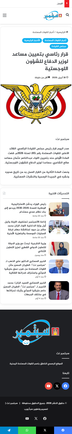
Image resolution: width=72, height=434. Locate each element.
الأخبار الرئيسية (32, 40)
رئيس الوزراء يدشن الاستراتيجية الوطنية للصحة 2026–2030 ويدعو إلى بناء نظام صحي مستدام (25, 208)
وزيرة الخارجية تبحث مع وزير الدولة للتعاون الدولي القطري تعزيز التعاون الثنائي (26, 247)
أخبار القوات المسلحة (43, 32)
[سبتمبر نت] (53, 15)
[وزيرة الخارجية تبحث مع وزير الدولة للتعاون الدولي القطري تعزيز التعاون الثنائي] (59, 249)
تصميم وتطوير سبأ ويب (36, 409)
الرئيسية (61, 32)
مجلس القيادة (59, 46)
